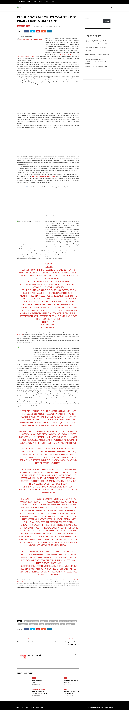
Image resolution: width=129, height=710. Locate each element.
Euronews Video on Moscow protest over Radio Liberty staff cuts (39, 694)
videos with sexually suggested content (43, 176)
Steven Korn (70, 624)
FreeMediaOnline (38, 26)
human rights (34, 621)
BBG (26, 621)
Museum (47, 1)
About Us (22, 707)
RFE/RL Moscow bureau (52, 624)
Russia (62, 624)
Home (28, 1)
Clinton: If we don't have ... (27, 642)
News (53, 1)
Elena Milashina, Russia (37, 681)
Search (87, 18)
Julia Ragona (53, 621)
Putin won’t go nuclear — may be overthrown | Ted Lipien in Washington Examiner (95, 61)
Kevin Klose (63, 621)
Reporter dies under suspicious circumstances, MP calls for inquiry (71, 683)
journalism (44, 621)
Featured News (21, 26)
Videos (28, 26)
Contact (32, 707)
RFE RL (41, 624)
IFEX (66, 678)
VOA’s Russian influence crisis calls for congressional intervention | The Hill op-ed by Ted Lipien (96, 49)
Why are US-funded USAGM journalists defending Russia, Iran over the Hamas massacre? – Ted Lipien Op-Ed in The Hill (96, 41)
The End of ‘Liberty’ (61, 348)
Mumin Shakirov (23, 624)
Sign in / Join (22, 1)
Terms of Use (39, 707)
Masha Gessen (72, 621)
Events (40, 1)
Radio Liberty (33, 624)
